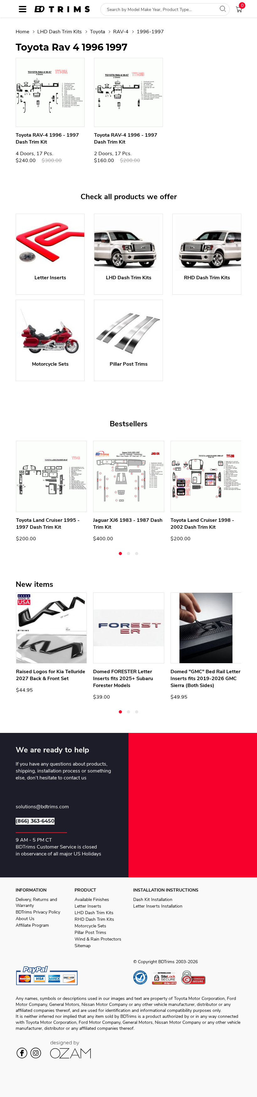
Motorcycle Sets (90, 926)
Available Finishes (92, 900)
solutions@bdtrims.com (42, 807)
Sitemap (83, 946)
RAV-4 (120, 31)
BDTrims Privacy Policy (38, 912)
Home (22, 31)
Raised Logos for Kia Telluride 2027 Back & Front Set (50, 675)
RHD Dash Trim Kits (94, 919)
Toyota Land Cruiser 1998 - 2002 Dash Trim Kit (202, 524)
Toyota (97, 31)
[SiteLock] (166, 977)
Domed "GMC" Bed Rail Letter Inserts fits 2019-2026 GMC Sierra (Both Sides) (205, 678)
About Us (25, 919)
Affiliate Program (32, 925)
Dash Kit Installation (152, 900)
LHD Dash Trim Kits (59, 31)
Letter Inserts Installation (157, 906)
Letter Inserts (88, 906)
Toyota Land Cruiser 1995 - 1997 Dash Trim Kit (48, 524)
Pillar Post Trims (90, 933)
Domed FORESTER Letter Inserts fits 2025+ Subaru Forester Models (123, 678)
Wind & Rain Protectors (98, 939)
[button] (120, 553)
